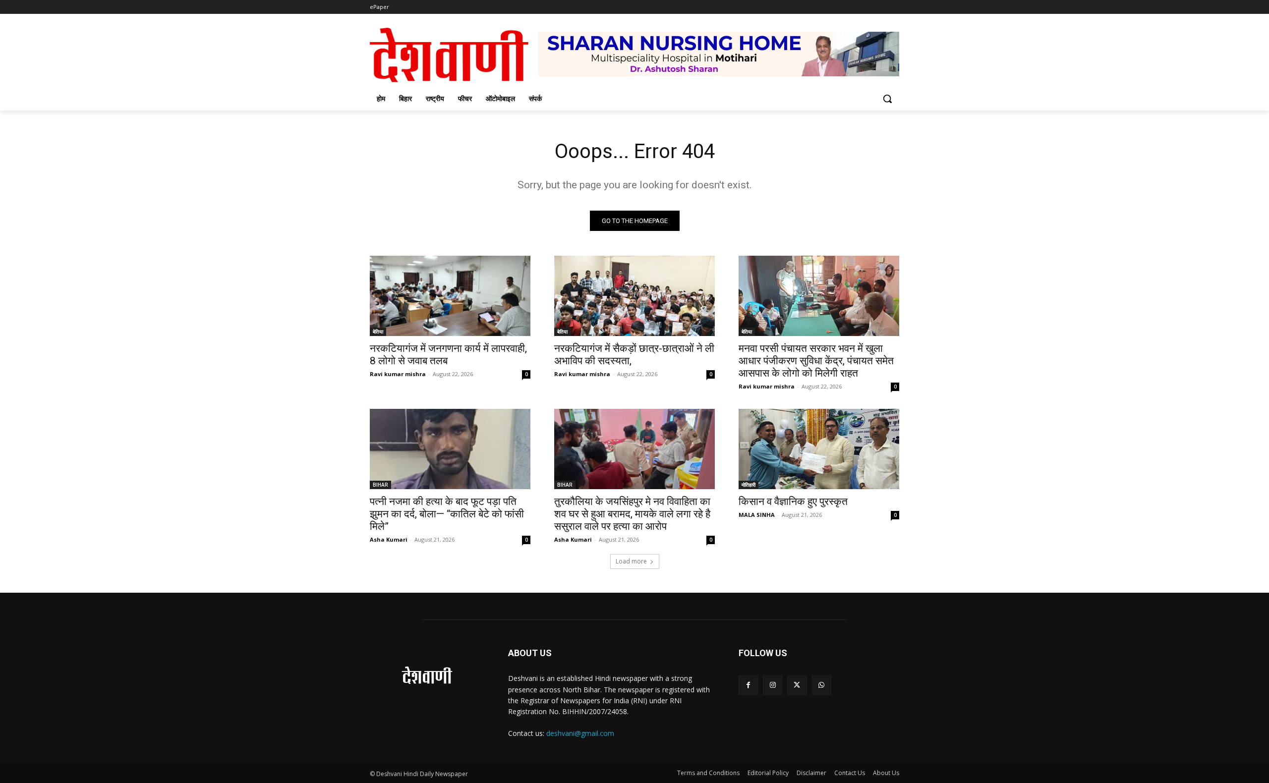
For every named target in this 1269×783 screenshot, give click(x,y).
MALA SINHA (757, 514)
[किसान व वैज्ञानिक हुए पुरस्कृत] (819, 449)
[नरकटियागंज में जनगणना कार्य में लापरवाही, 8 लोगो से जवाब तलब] (450, 296)
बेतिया (378, 331)
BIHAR (380, 484)
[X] (797, 685)
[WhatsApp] (821, 685)
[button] (887, 99)
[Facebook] (748, 685)
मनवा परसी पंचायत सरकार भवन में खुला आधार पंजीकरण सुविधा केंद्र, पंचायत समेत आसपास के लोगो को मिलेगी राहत (816, 360)
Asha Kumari (388, 539)
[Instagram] (772, 685)
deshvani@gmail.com (580, 733)
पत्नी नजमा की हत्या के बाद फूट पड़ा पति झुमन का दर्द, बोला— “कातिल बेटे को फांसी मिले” (447, 514)
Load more (631, 561)
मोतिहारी (748, 484)
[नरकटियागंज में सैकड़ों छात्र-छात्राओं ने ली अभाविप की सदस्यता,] (634, 296)
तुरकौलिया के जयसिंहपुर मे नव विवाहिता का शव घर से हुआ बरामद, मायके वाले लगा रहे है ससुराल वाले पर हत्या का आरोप (632, 514)
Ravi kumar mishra (398, 374)
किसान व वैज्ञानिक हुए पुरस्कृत (793, 501)
